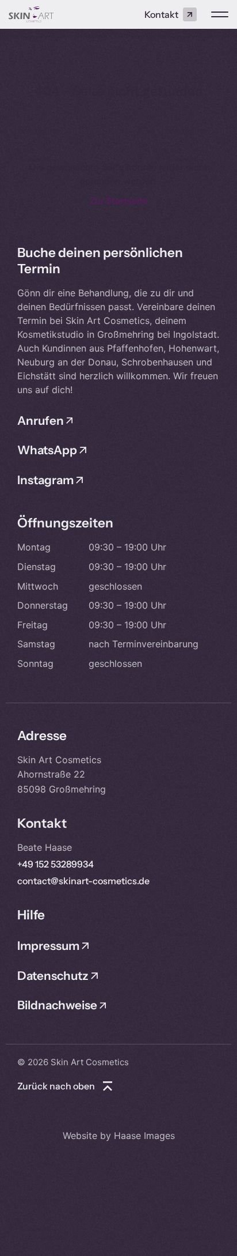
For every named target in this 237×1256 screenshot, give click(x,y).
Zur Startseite (119, 200)
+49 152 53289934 (55, 864)
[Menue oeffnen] (219, 14)
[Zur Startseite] (31, 14)
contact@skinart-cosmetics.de (83, 881)
